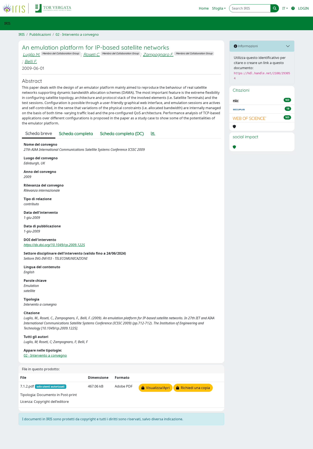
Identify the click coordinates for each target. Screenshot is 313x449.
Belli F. (30, 61)
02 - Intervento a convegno (77, 34)
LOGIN (303, 8)
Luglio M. (31, 54)
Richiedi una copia (194, 387)
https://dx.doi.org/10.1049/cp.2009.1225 (54, 244)
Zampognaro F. (158, 54)
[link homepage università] (53, 8)
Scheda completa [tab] (76, 133)
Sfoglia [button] (217, 8)
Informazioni (247, 46)
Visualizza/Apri (157, 387)
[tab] (153, 133)
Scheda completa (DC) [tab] (122, 133)
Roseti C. (91, 54)
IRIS (22, 34)
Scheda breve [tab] (38, 133)
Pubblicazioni (40, 34)
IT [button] (283, 8)
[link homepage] (16, 8)
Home (204, 8)
